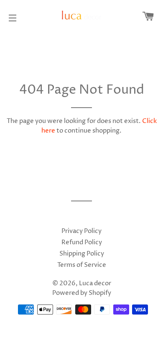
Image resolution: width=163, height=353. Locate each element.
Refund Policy (81, 242)
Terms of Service (81, 265)
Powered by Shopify (81, 293)
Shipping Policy (81, 253)
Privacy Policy (81, 231)
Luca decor (95, 283)
